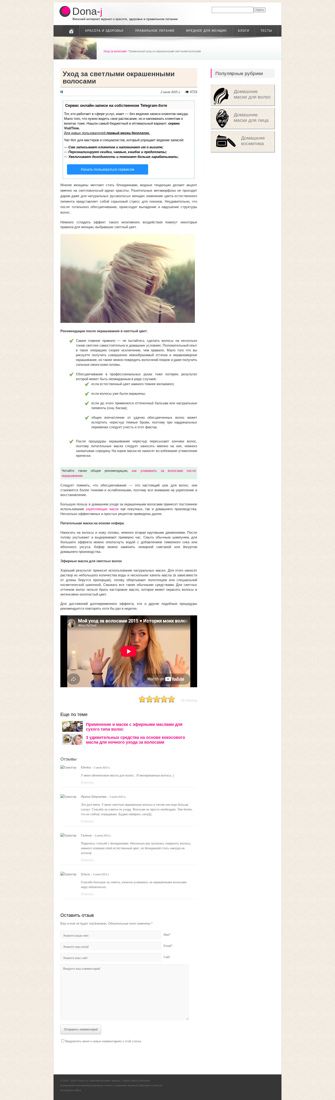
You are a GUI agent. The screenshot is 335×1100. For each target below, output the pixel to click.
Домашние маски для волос (252, 94)
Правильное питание (155, 30)
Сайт (167, 957)
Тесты (266, 30)
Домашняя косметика (253, 140)
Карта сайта (130, 1080)
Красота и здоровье (104, 30)
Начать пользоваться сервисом (107, 169)
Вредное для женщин (206, 30)
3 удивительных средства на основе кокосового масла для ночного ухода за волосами (135, 740)
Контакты (144, 1080)
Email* (168, 946)
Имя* (167, 934)
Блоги (243, 30)
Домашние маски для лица (251, 117)
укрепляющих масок (102, 509)
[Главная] (71, 31)
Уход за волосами (114, 51)
